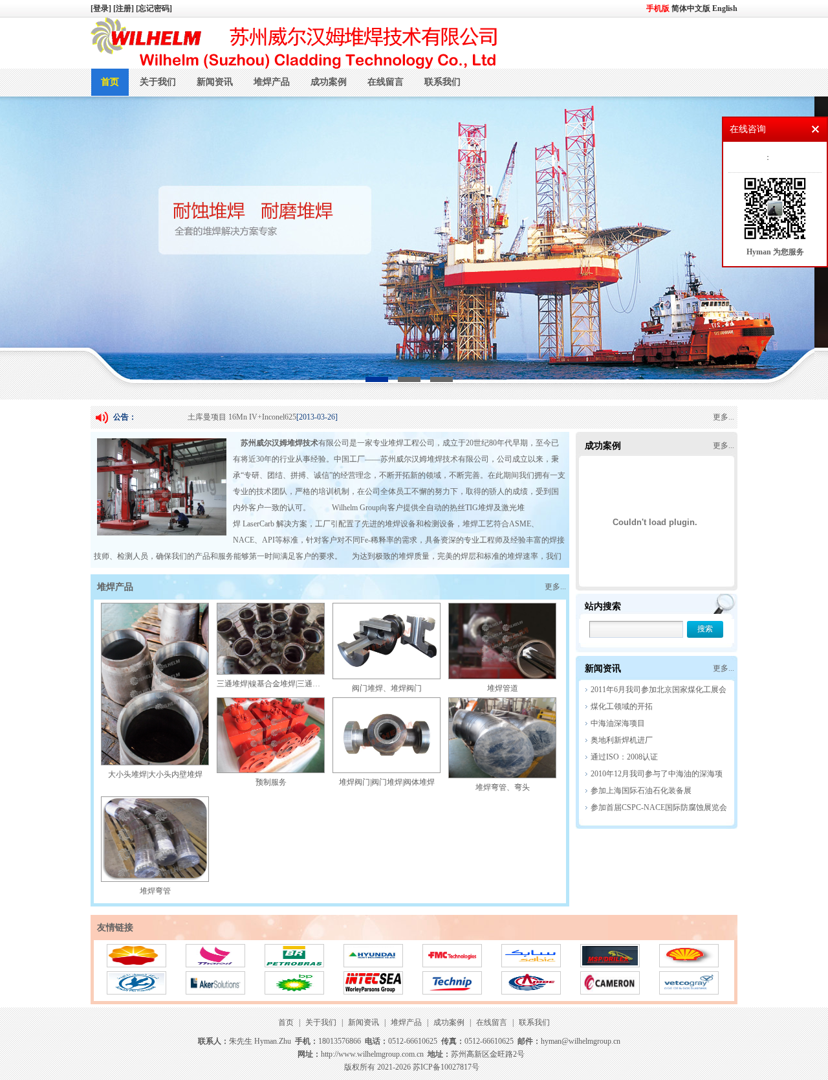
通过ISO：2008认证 (624, 756)
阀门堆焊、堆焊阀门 (387, 688)
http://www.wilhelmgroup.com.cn (372, 1054)
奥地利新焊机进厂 (622, 740)
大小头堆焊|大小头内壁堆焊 (155, 774)
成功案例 (328, 82)
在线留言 (385, 82)
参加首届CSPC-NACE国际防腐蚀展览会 (659, 807)
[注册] (124, 8)
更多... (723, 417)
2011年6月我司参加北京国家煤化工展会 (658, 689)
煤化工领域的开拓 (622, 706)
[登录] (102, 8)
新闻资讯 (215, 82)
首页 (110, 82)
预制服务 (271, 782)
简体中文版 (691, 8)
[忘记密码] (154, 8)
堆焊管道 (502, 688)
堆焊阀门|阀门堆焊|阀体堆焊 (387, 782)
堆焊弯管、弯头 (502, 787)
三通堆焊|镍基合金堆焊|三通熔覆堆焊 (280, 683)
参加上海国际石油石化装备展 (641, 790)
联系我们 (442, 82)
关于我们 (158, 82)
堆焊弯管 (155, 890)
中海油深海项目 (618, 723)
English (724, 8)
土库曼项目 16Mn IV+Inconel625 (242, 417)
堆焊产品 (272, 82)
